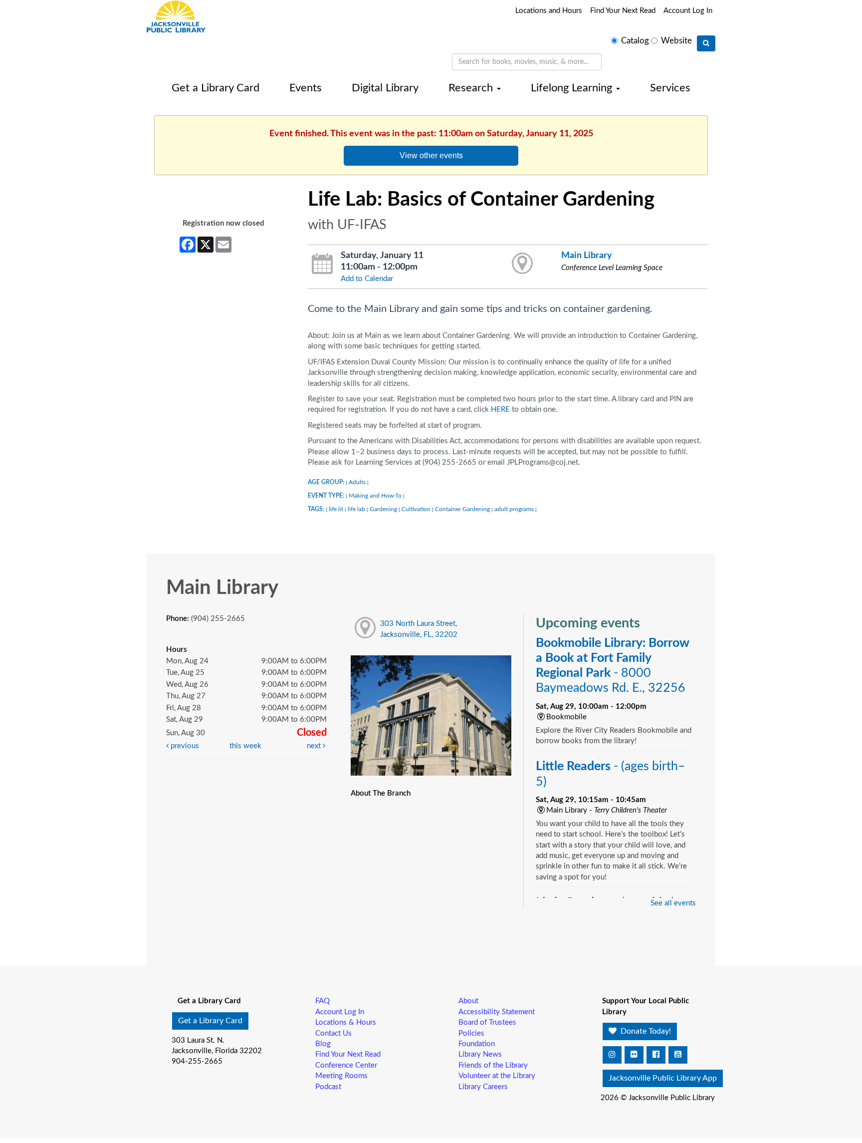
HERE (500, 409)
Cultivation (416, 509)
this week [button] (245, 746)
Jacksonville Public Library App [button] (663, 1078)
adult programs (514, 509)
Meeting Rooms (341, 1076)
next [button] (315, 746)
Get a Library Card (215, 87)
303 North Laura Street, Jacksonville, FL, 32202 (418, 629)
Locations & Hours (345, 1022)
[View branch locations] (522, 264)
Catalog (635, 41)
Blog (323, 1044)
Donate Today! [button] (645, 1031)
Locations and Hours (548, 10)
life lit (336, 509)
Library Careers (483, 1087)
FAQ (322, 1001)
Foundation (476, 1044)
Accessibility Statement (496, 1012)
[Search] (706, 43)
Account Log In (687, 10)
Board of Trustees (487, 1022)
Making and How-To (375, 496)
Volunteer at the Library (496, 1076)
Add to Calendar (367, 279)
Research (472, 87)
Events (305, 87)
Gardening (383, 509)
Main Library (586, 255)
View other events (431, 155)
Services (670, 87)
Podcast (328, 1087)
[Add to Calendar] (322, 264)
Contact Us (333, 1033)
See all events (673, 903)
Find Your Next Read (622, 10)
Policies (471, 1033)
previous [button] (184, 746)
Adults (357, 482)
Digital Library (385, 87)
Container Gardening (462, 509)
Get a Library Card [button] (210, 1021)
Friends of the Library (493, 1065)
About (468, 1001)
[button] (612, 1055)
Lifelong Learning (573, 87)
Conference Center (346, 1065)
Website (676, 41)
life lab (356, 509)
